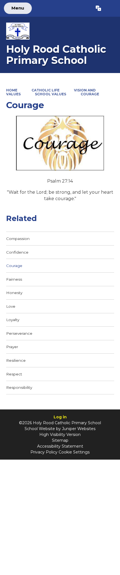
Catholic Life (45, 90)
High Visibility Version (60, 434)
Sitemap (60, 440)
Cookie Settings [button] (74, 452)
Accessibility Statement (60, 446)
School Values (50, 94)
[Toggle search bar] (110, 8)
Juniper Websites (78, 428)
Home (11, 90)
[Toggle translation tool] (98, 8)
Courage (90, 94)
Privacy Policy (43, 452)
